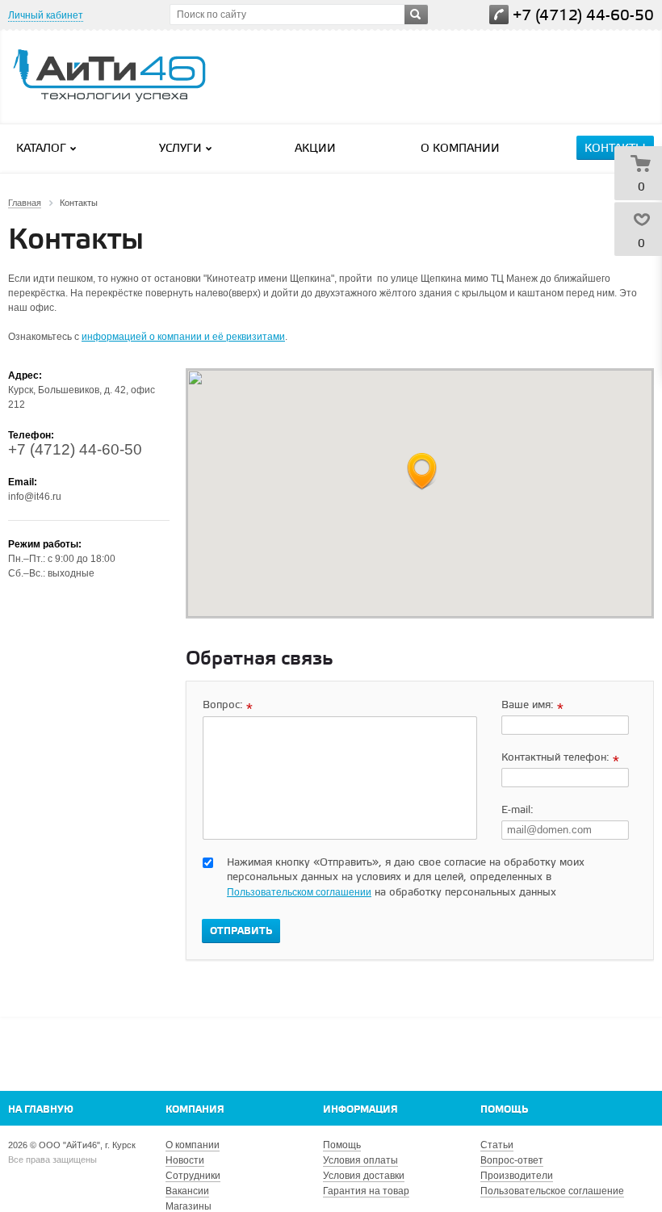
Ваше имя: (532, 706)
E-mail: (517, 810)
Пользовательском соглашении (299, 892)
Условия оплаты (360, 1160)
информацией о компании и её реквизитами (183, 336)
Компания (195, 1110)
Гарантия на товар (366, 1191)
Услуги (180, 149)
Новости (185, 1160)
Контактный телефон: (560, 758)
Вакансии (187, 1191)
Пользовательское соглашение (552, 1191)
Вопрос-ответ (511, 1160)
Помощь (504, 1110)
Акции (315, 149)
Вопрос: (228, 706)
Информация (360, 1110)
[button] (422, 472)
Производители (516, 1175)
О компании (460, 149)
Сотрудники (193, 1175)
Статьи (496, 1145)
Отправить (241, 931)
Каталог (41, 149)
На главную (40, 1110)
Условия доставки (363, 1175)
